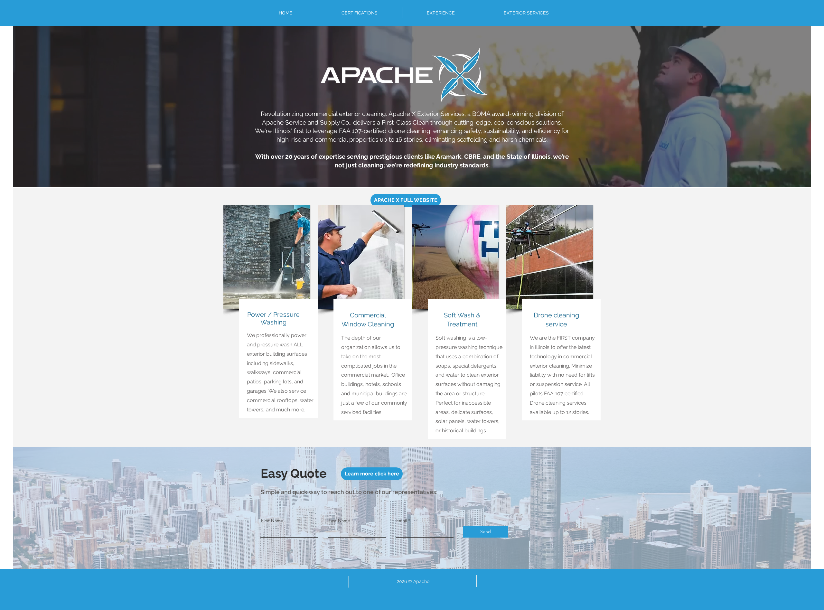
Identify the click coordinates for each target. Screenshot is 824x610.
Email (401, 520)
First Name (272, 520)
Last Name (339, 520)
